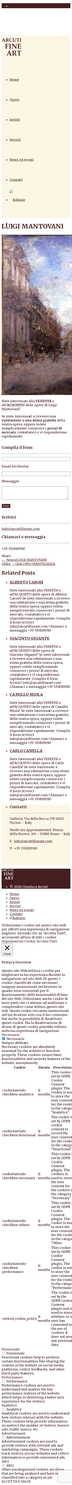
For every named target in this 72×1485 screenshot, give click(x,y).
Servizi (15, 140)
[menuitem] (17, 200)
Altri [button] (5, 1461)
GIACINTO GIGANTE (29, 638)
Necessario (15, 1039)
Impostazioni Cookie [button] (19, 941)
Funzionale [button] (11, 1349)
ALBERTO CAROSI (26, 582)
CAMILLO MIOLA (26, 694)
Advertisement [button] (13, 1433)
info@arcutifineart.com (21, 529)
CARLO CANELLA (26, 751)
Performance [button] (12, 1377)
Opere (14, 100)
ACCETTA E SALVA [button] (16, 1481)
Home (14, 80)
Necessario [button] (11, 1035)
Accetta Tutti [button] (47, 941)
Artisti (15, 120)
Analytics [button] (9, 1405)
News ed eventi (22, 160)
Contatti (16, 180)
